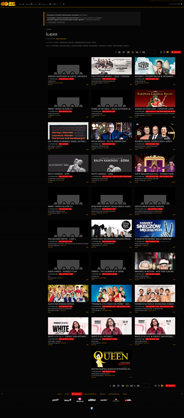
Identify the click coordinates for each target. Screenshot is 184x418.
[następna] (140, 52)
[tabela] (164, 52)
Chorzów (102, 46)
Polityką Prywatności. (93, 20)
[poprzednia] (116, 52)
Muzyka (50, 84)
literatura (63, 42)
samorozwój (80, 42)
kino (56, 42)
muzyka (71, 42)
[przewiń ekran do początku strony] (2, 394)
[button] (21, 4)
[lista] (161, 52)
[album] (167, 52)
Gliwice (109, 46)
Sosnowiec (93, 46)
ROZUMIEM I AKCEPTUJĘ (56, 22)
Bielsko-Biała (65, 46)
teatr (94, 42)
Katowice (55, 46)
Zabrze (85, 46)
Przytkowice (118, 46)
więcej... (126, 46)
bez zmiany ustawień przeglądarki (90, 18)
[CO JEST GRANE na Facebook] (92, 409)
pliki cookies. (83, 15)
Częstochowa (76, 46)
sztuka (88, 42)
